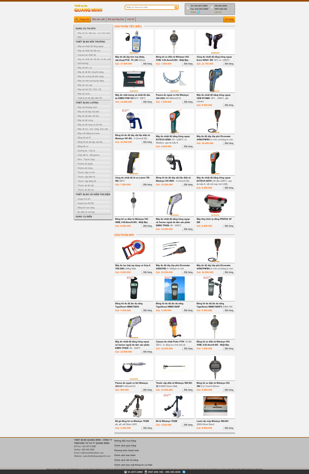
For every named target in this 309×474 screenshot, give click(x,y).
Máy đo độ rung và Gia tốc (90, 124)
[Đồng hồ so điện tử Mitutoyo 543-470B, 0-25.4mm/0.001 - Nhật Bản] (175, 53)
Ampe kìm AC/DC (86, 203)
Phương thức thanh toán (126, 450)
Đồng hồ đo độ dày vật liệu (90, 142)
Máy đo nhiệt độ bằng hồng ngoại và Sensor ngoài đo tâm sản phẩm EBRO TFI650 (173, 222)
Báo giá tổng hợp (116, 19)
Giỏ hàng (229, 19)
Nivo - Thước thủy (86, 159)
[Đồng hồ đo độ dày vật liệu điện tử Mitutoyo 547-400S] (175, 174)
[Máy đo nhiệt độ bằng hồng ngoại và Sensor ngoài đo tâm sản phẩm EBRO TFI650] (175, 215)
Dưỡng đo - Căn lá (86, 150)
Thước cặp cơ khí (86, 172)
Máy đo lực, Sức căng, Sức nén (93, 129)
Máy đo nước (84, 94)
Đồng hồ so (83, 146)
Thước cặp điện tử (86, 177)
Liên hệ (218, 12)
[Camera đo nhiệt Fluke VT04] (175, 338)
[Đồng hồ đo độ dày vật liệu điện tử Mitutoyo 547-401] (134, 131)
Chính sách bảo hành (125, 455)
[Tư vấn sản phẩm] (198, 12)
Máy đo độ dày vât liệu (88, 116)
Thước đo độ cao (86, 190)
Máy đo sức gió (85, 85)
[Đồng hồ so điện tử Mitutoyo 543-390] (215, 379)
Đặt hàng (147, 63)
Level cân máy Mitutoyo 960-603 (212, 421)
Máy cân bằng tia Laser (88, 133)
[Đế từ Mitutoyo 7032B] (175, 417)
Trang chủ (84, 19)
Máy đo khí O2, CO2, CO (89, 89)
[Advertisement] (259, 22)
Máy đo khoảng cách (87, 107)
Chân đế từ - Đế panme (88, 155)
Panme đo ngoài (85, 164)
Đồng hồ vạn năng (86, 207)
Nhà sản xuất (98, 19)
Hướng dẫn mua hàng (125, 441)
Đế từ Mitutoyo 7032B (166, 421)
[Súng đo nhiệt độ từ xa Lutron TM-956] (134, 174)
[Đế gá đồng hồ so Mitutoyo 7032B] (134, 417)
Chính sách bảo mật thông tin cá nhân (133, 465)
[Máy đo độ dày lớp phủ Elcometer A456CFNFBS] (215, 132)
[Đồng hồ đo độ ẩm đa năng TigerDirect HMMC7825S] (134, 300)
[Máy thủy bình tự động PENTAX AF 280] (215, 215)
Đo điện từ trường (86, 212)
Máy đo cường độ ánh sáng (90, 76)
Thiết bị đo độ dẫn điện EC (90, 98)
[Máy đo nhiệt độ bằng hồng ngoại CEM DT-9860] (215, 91)
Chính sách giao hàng (125, 445)
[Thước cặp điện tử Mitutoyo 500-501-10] (175, 379)
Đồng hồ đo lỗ (84, 137)
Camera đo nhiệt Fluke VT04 (170, 341)
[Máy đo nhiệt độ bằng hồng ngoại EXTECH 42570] (215, 174)
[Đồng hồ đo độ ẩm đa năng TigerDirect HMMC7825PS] (215, 300)
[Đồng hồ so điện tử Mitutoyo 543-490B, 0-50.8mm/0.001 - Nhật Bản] (134, 215)
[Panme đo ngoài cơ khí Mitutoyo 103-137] (134, 379)
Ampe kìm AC (84, 199)
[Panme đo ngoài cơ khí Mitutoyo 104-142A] (175, 91)
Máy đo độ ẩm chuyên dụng (90, 72)
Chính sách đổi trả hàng (126, 460)
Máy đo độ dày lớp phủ (88, 111)
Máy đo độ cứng (85, 120)
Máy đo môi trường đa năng (91, 80)
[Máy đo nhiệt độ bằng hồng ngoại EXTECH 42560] (175, 132)
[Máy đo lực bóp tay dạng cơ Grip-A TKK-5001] (134, 261)
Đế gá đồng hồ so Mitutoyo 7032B (132, 421)
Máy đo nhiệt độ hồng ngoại (90, 46)
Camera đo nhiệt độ (87, 55)
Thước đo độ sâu (86, 185)
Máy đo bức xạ (85, 67)
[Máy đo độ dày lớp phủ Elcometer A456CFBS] (175, 261)
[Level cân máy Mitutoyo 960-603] (215, 417)
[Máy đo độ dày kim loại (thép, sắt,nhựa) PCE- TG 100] (134, 53)
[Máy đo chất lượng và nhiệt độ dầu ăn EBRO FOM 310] (134, 91)
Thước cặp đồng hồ (87, 181)
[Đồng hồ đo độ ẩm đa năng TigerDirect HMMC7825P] (174, 300)
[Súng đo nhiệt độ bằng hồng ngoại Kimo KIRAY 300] (215, 53)
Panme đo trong (85, 168)
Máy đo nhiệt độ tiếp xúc (89, 50)
